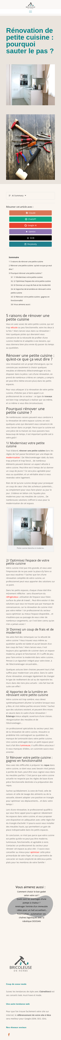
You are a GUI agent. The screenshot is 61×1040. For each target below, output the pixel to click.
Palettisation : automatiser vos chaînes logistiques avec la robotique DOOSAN (31, 917)
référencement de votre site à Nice (34, 1015)
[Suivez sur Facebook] (9, 1034)
